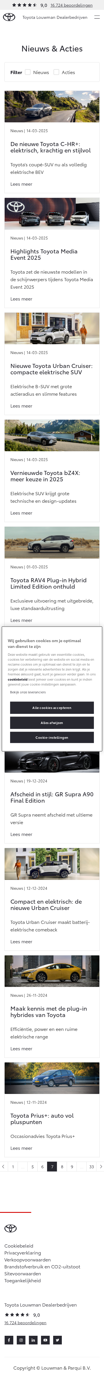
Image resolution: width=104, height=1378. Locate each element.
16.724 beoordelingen (72, 5)
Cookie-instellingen (52, 737)
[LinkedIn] (33, 1340)
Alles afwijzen (52, 722)
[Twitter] (57, 1340)
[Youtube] (45, 1340)
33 (91, 1166)
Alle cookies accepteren (51, 707)
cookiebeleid (17, 679)
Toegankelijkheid (22, 1280)
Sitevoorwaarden (22, 1273)
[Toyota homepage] (9, 17)
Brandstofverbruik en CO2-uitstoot (42, 1266)
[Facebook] (9, 1340)
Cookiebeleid (18, 1245)
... (23, 1166)
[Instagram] (21, 1340)
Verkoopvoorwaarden (27, 1259)
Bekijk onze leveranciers (28, 691)
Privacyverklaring (22, 1252)
